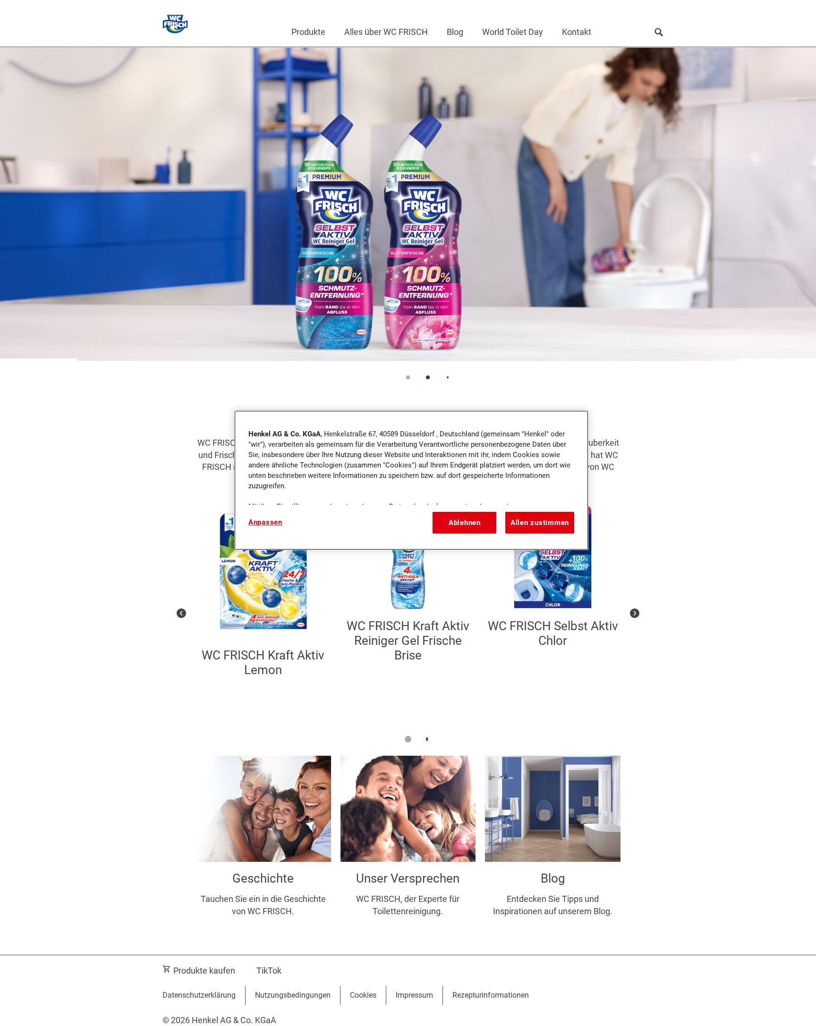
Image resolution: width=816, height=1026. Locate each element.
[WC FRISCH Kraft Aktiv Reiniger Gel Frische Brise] (408, 613)
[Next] (634, 613)
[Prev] (181, 613)
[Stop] (408, 377)
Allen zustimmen (539, 522)
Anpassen (265, 522)
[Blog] (552, 846)
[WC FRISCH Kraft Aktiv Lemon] (263, 613)
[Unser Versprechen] (408, 846)
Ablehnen (465, 522)
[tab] (428, 377)
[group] (408, 220)
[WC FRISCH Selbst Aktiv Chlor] (552, 613)
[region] (411, 480)
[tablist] (408, 739)
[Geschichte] (263, 846)
